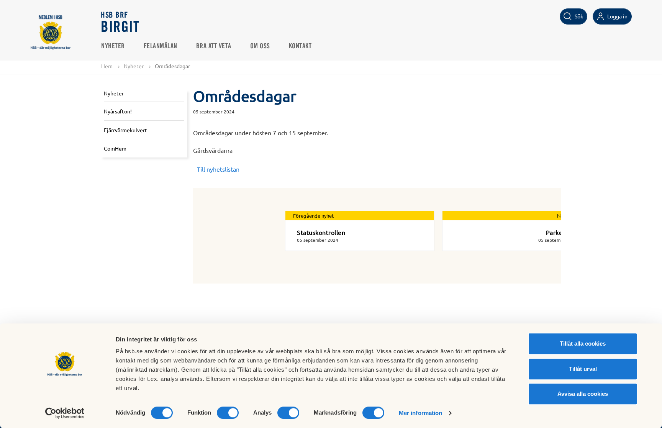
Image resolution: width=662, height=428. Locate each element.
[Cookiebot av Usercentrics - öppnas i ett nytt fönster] (64, 413)
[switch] (228, 413)
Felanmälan (160, 46)
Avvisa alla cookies (582, 393)
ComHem (115, 148)
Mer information (420, 413)
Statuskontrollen (321, 232)
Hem (107, 65)
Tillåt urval (583, 369)
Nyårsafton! (118, 111)
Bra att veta (213, 46)
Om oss (260, 46)
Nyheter (113, 46)
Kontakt (300, 46)
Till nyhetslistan (218, 169)
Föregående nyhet (313, 215)
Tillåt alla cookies (583, 343)
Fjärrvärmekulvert (125, 129)
